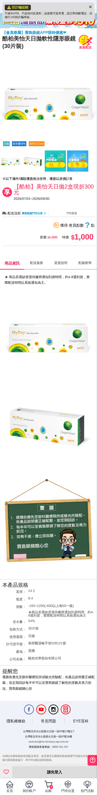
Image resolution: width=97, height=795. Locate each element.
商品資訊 (12, 263)
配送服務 (36, 263)
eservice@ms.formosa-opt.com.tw (48, 741)
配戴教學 (85, 263)
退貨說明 (60, 263)
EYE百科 (81, 721)
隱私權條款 (16, 721)
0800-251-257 (60, 746)
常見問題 (48, 721)
